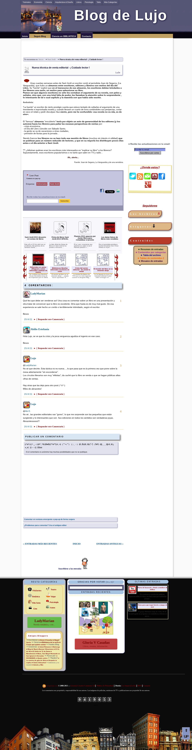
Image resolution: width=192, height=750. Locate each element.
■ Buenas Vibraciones (46, 649)
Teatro (53, 590)
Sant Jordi (52, 59)
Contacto (146, 686)
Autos (52, 608)
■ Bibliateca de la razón (49, 642)
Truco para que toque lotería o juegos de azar (152, 606)
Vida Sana (36, 603)
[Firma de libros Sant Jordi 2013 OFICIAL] (60, 234)
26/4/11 (28, 394)
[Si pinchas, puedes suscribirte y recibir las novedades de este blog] (44, 686)
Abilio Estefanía (39, 329)
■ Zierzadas (39, 656)
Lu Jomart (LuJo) (129, 686)
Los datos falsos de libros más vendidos (109, 238)
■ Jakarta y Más (37, 665)
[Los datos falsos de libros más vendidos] (109, 234)
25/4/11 (28, 319)
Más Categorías (110, 2)
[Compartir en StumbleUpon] (118, 192)
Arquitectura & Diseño (64, 2)
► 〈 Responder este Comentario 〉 (49, 319)
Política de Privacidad (105, 686)
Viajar (53, 597)
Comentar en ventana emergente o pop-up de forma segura (49, 519)
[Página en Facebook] (161, 178)
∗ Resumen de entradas (150, 249)
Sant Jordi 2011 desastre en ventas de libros (35, 238)
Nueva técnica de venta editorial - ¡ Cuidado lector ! (61, 67)
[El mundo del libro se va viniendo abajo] (103, 265)
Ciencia (49, 2)
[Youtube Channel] (154, 178)
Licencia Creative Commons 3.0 (82, 686)
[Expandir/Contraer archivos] (159, 214)
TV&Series (36, 591)
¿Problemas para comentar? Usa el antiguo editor (45, 525)
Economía (38, 2)
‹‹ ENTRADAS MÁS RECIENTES (40, 544)
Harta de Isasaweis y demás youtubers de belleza (152, 588)
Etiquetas (143, 226)
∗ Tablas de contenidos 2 (150, 258)
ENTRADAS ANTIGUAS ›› (109, 544)
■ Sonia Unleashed (39, 662)
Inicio (41, 59)
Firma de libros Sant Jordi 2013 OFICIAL (60, 238)
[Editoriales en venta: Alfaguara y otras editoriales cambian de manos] (38, 265)
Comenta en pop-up (33, 178)
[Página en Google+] (148, 187)
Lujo (33, 358)
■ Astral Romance (44, 647)
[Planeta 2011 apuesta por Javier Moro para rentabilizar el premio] (84, 234)
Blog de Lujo (118, 15)
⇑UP (186, 733)
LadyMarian (37, 293)
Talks (99, 2)
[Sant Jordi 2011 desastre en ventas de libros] (35, 234)
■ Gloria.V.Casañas (46, 640)
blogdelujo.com (52, 686)
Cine (35, 609)
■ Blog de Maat (31, 649)
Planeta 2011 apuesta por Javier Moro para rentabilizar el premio (85, 238)
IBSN (139, 686)
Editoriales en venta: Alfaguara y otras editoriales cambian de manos (38, 269)
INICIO (77, 544)
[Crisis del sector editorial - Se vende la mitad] (81, 265)
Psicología (89, 2)
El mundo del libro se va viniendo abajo (103, 269)
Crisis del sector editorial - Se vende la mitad (81, 269)
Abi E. (28, 411)
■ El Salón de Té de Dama (40, 651)
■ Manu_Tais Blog (42, 653)
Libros (78, 2)
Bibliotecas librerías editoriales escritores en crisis (59, 269)
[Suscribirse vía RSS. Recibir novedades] (139, 176)
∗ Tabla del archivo (151, 255)
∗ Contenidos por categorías (150, 252)
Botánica (36, 597)
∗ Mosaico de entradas (150, 261)
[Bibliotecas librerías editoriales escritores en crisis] (60, 265)
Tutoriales (27, 2)
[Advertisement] (98, 45)
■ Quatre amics (42, 658)
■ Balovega (56, 647)
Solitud (96, 695)
